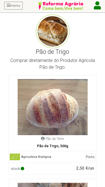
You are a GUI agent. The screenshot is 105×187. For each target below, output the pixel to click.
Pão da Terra (55, 139)
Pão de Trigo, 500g (52, 146)
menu (15, 5)
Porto (90, 157)
